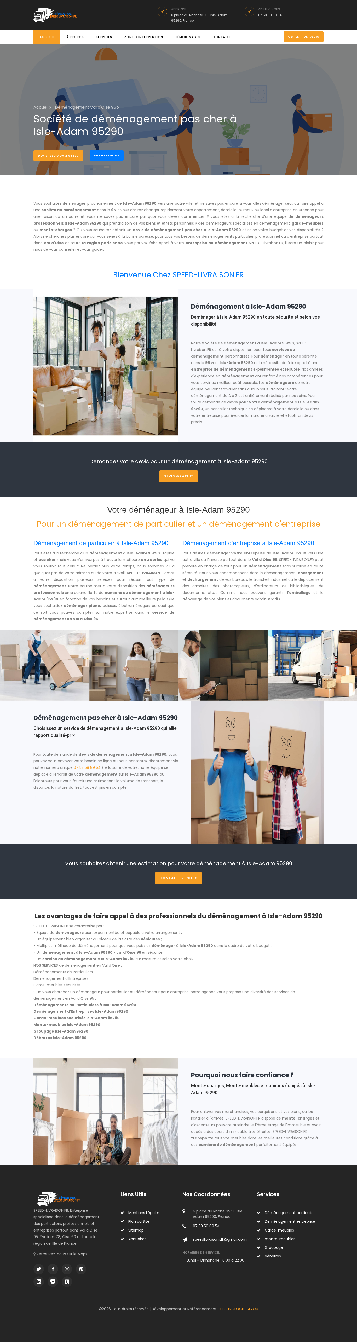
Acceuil (46, 37)
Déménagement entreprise (290, 1221)
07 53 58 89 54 (87, 767)
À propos (75, 37)
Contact (221, 37)
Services (104, 37)
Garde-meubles (279, 1230)
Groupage (274, 1247)
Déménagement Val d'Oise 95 (86, 107)
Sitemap (136, 1230)
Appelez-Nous (106, 155)
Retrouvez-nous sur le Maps (62, 1254)
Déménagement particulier (290, 1212)
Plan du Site (138, 1221)
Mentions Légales (144, 1212)
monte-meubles (280, 1238)
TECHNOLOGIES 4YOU (239, 1308)
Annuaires (137, 1238)
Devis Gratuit (179, 476)
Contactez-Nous (178, 878)
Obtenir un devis (303, 36)
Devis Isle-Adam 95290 (58, 156)
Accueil (41, 107)
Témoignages (187, 37)
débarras (273, 1256)
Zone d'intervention (143, 37)
